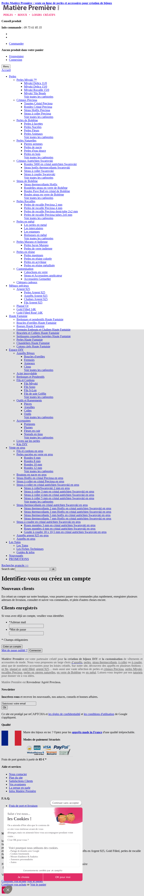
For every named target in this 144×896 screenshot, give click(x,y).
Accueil (6, 70)
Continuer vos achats (14, 881)
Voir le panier (35, 881)
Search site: (8, 569)
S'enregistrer (16, 56)
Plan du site (16, 777)
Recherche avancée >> (15, 565)
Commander (16, 43)
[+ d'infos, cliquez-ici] (48, 756)
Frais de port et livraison (23, 805)
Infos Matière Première (22, 791)
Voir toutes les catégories (38, 96)
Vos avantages (17, 784)
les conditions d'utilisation (99, 714)
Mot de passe (17, 629)
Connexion (15, 59)
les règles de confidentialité (64, 714)
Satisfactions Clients (21, 781)
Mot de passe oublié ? (14, 650)
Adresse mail (17, 622)
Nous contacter (18, 774)
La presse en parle (19, 787)
